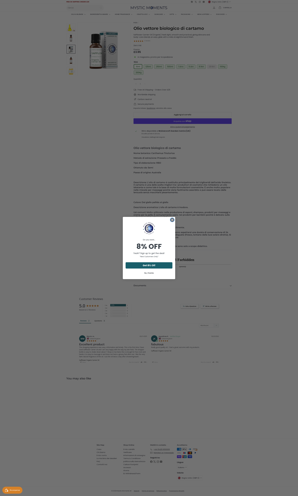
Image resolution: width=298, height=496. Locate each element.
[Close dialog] (172, 220)
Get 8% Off (149, 265)
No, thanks (149, 273)
